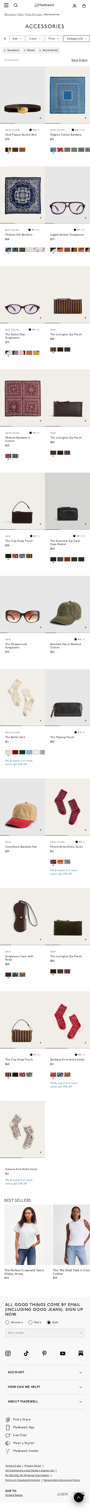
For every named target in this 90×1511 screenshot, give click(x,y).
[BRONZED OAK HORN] (60, 250)
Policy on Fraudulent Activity (22, 1480)
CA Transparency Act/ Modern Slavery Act (29, 1471)
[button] (34, 129)
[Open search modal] (16, 6)
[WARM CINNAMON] (67, 559)
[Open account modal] (74, 6)
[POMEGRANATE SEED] (15, 752)
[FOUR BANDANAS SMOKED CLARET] (8, 456)
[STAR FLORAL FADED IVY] (81, 150)
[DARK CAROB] (8, 150)
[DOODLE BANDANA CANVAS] (43, 250)
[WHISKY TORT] (22, 353)
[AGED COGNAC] (22, 150)
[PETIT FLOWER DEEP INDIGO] (8, 250)
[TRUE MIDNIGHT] (22, 556)
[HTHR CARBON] (43, 752)
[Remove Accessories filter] (40, 50)
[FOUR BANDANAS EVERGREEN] (15, 456)
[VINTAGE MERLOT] (53, 862)
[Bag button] (84, 6)
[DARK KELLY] (74, 559)
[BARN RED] (15, 556)
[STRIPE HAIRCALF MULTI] (53, 349)
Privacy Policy (32, 1466)
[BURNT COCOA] (67, 250)
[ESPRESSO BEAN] (67, 349)
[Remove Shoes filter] (24, 50)
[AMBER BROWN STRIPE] (60, 862)
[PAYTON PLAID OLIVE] (22, 250)
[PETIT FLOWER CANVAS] (36, 250)
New (21, 14)
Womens (10, 14)
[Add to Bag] (85, 119)
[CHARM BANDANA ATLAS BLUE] (53, 150)
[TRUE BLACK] (74, 250)
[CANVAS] (8, 752)
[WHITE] (36, 752)
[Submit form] (81, 1333)
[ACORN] (67, 862)
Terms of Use (13, 1466)
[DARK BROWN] (81, 250)
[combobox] (5, 38)
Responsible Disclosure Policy (62, 1480)
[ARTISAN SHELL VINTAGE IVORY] (29, 250)
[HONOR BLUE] (29, 752)
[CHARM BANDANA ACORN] (67, 150)
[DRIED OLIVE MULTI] (60, 349)
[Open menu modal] (6, 6)
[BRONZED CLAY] (36, 353)
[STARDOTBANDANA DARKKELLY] (74, 150)
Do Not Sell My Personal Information (27, 1475)
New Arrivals (34, 14)
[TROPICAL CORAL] (60, 150)
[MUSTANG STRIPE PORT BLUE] (15, 250)
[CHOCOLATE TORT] (53, 250)
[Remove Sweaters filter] (4, 50)
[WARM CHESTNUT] (22, 974)
